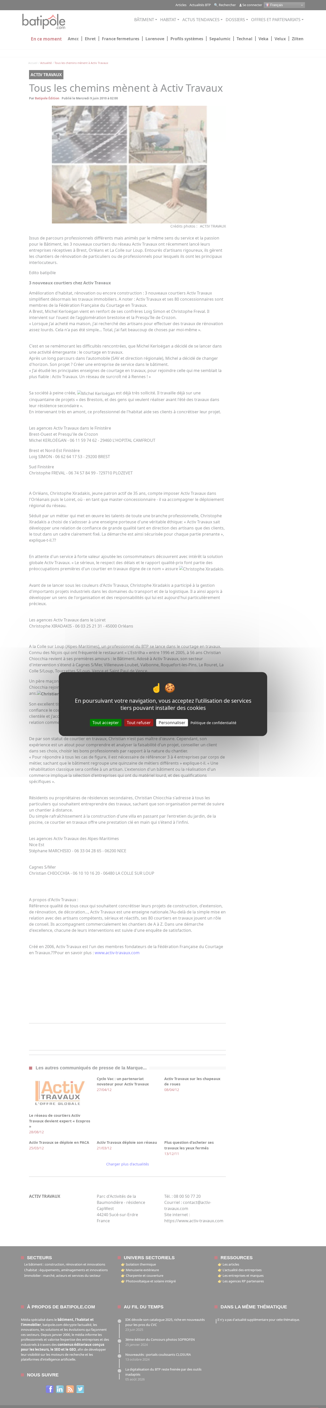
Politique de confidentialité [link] (213, 722)
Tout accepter (105, 722)
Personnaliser (172, 722)
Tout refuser (139, 722)
